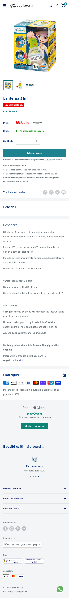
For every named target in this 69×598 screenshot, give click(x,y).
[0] (63, 5)
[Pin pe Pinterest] (51, 192)
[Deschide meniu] (4, 5)
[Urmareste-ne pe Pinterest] (17, 528)
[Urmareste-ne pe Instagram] (11, 528)
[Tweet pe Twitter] (57, 192)
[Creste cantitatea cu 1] (36, 141)
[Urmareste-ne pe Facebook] (5, 528)
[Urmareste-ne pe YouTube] (24, 528)
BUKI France (10, 111)
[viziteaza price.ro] (22, 543)
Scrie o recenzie (34, 426)
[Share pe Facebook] (45, 192)
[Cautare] (50, 5)
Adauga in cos (34, 152)
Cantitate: (8, 141)
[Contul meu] (56, 5)
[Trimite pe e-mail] (63, 192)
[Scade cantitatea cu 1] (19, 141)
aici (21, 360)
